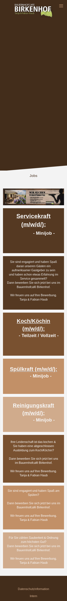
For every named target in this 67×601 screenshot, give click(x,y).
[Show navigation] (61, 6)
